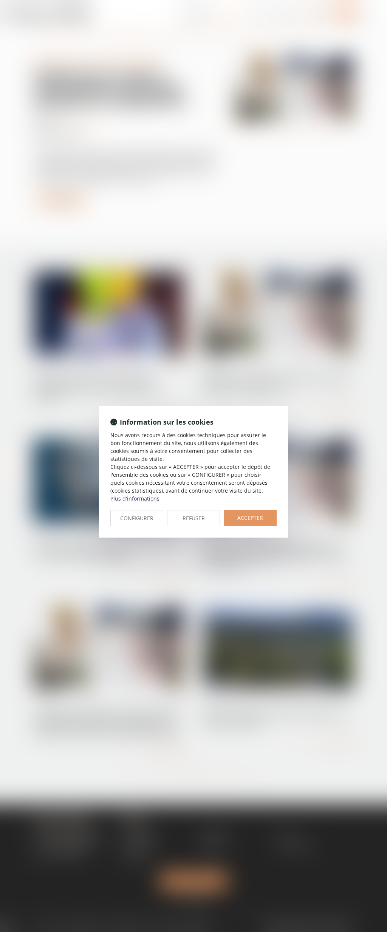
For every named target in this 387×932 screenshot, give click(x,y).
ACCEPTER (250, 517)
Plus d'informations (134, 498)
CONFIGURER (136, 518)
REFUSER (194, 518)
